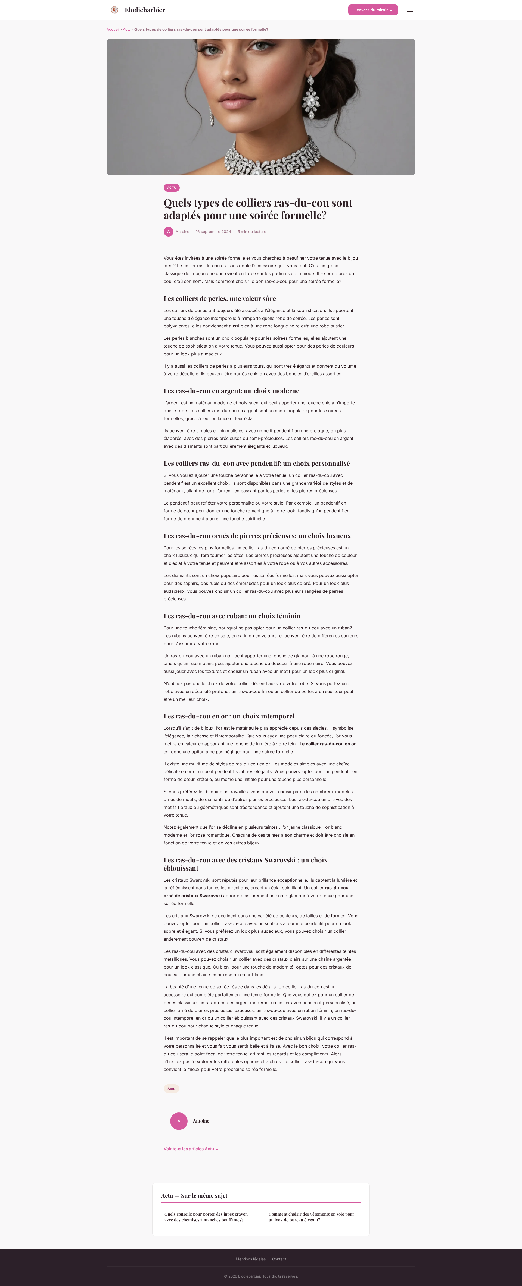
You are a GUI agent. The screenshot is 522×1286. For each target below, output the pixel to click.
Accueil (113, 29)
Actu (127, 29)
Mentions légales (251, 1259)
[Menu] (410, 9)
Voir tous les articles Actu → (191, 1148)
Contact (279, 1259)
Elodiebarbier (145, 9)
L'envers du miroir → (373, 9)
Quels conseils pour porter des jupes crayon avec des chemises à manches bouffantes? (206, 1216)
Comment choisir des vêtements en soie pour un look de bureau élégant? (311, 1216)
